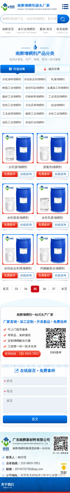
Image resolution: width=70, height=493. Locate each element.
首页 (6, 289)
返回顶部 (63, 468)
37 (53, 289)
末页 (64, 289)
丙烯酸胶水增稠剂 (52, 268)
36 (44, 289)
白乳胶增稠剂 (18, 167)
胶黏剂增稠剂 (52, 167)
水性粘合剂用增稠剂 (18, 268)
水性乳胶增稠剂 (52, 217)
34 (25, 289)
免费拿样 (9, 174)
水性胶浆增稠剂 (18, 217)
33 (16, 289)
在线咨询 (26, 174)
